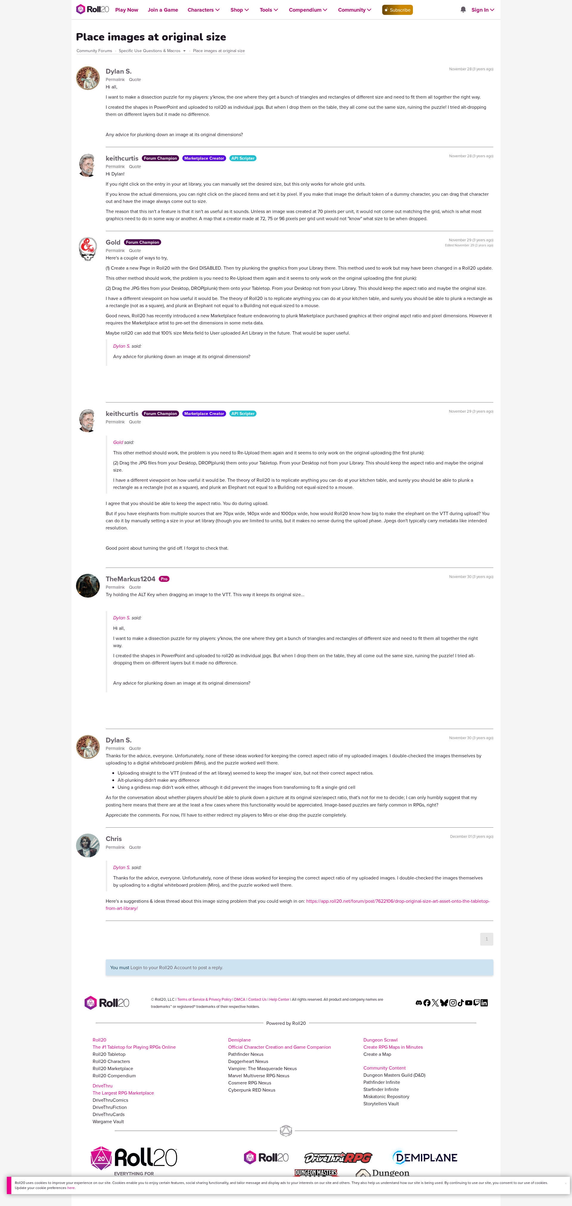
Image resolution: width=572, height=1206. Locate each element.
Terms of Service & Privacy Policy (204, 999)
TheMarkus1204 (131, 579)
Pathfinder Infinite (381, 1082)
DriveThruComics (110, 1100)
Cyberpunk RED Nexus (251, 1090)
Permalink (116, 79)
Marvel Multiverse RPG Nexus (258, 1075)
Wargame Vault (108, 1121)
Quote (135, 79)
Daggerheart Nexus (248, 1061)
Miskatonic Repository (386, 1096)
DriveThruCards (109, 1114)
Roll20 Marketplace (113, 1068)
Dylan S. (119, 71)
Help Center (279, 999)
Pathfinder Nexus (245, 1054)
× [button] (566, 1183)
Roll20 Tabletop (109, 1054)
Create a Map (377, 1054)
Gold (114, 242)
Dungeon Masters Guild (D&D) (394, 1075)
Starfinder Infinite (381, 1089)
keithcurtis (123, 158)
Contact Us (257, 999)
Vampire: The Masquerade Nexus (262, 1068)
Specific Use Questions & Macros (150, 51)
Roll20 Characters (111, 1061)
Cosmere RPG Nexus (249, 1082)
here (71, 1187)
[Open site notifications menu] (463, 9)
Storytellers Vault (381, 1103)
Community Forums (94, 51)
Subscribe (400, 10)
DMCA (239, 999)
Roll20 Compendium (114, 1075)
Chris (114, 838)
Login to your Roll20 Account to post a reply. (176, 967)
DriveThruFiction (110, 1107)
